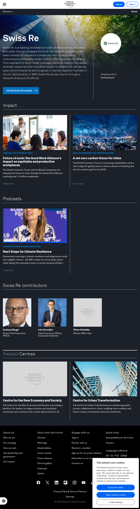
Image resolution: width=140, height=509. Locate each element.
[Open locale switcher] (3, 501)
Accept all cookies (115, 487)
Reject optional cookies (116, 495)
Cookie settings (115, 502)
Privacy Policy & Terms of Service (70, 491)
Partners (7, 11)
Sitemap (70, 496)
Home (134, 11)
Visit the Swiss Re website (19, 90)
